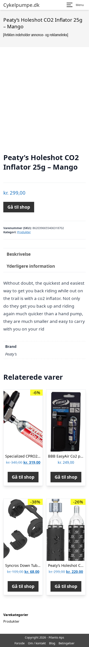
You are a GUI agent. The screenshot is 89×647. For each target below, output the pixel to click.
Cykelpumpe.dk (21, 5)
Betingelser (67, 643)
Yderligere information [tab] (31, 266)
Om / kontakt (37, 643)
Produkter (24, 232)
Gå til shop (18, 207)
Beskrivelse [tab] (19, 254)
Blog (52, 643)
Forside (19, 643)
